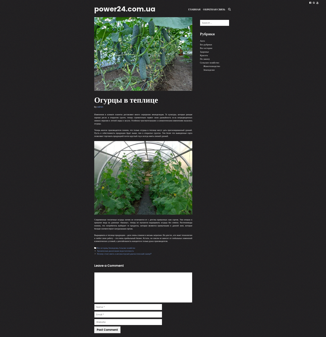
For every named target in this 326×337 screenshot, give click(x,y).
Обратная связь (214, 9)
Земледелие (113, 248)
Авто (202, 40)
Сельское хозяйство (127, 248)
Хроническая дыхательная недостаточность (115, 251)
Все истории (102, 248)
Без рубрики (206, 44)
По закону (205, 58)
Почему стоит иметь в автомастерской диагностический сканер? (124, 253)
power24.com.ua (124, 9)
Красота (204, 55)
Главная (194, 9)
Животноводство (211, 66)
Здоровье (204, 51)
